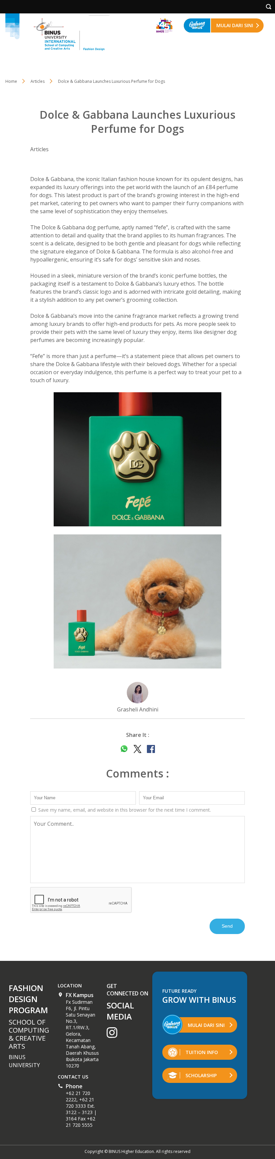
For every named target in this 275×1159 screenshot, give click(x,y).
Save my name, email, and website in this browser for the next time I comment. (124, 810)
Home (11, 81)
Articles (38, 81)
